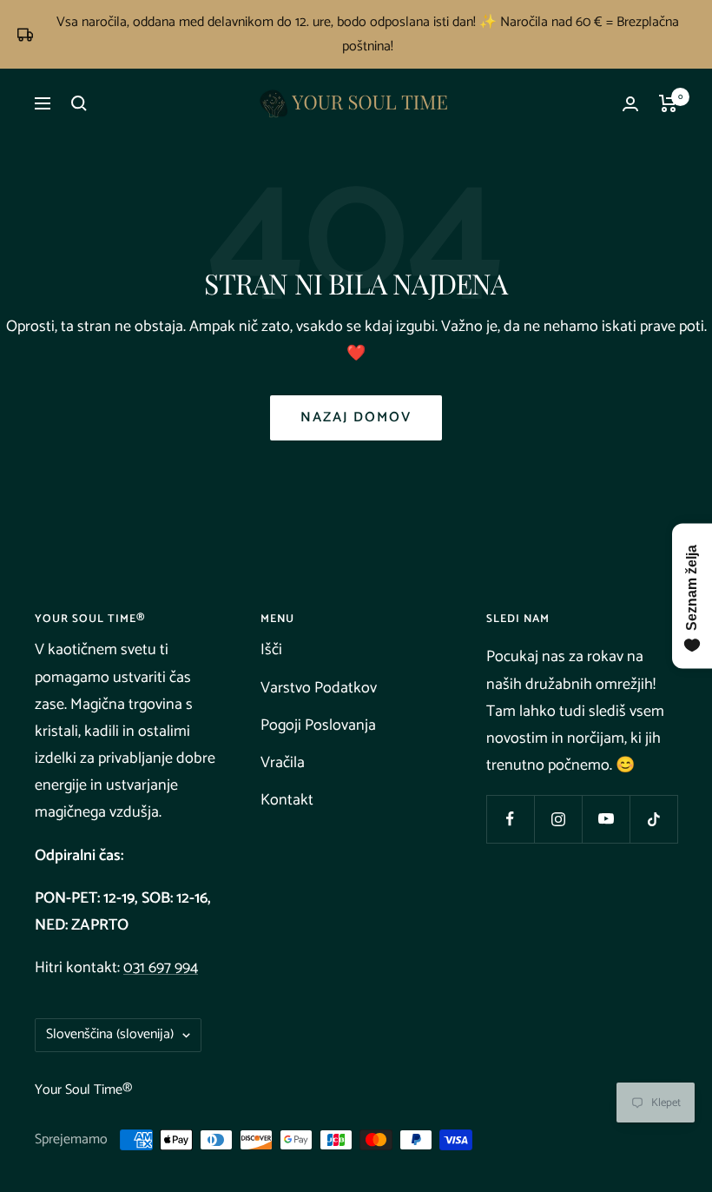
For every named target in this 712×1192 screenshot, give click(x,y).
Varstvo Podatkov (318, 688)
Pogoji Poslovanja (318, 725)
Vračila (282, 763)
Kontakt (286, 800)
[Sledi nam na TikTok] (653, 819)
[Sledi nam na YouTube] (606, 819)
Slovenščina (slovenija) (110, 1034)
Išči (271, 650)
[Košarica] (668, 103)
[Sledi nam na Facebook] (510, 819)
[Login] (630, 103)
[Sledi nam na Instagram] (558, 819)
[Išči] (79, 103)
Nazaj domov (356, 417)
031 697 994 (160, 968)
